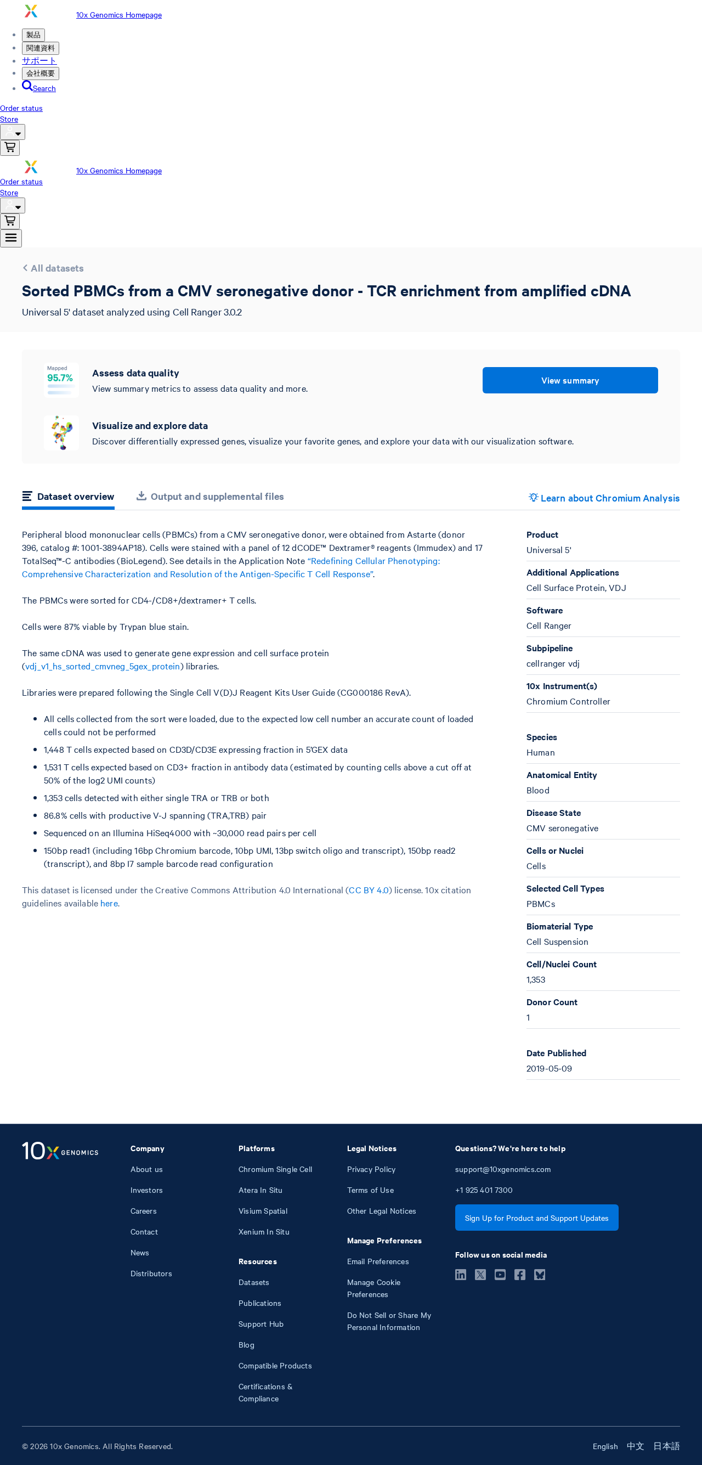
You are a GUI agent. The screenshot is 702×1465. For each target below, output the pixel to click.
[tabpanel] (351, 804)
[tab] (68, 498)
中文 (635, 1445)
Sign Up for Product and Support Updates (537, 1217)
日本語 (666, 1445)
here (109, 903)
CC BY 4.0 (368, 889)
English (605, 1445)
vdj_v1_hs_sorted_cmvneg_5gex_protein (102, 666)
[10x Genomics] (60, 1273)
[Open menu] (11, 238)
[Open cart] (10, 148)
